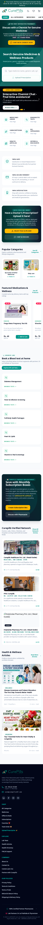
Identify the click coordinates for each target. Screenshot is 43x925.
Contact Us (5, 865)
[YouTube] (18, 798)
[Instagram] (13, 798)
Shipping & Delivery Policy (11, 897)
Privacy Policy (6, 883)
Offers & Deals (7, 816)
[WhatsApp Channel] (4, 798)
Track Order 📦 (7, 827)
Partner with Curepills (9, 872)
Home (5, 17)
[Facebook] (8, 798)
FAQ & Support (7, 851)
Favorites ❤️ (6, 823)
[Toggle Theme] (28, 11)
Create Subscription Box (17, 507)
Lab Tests (5, 840)
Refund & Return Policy (10, 894)
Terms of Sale (6, 890)
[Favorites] (34, 11)
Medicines (31, 17)
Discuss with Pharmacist (17, 514)
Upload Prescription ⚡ (10, 830)
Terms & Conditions (8, 886)
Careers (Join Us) (7, 869)
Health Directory (7, 848)
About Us (5, 862)
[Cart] (39, 11)
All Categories (17, 17)
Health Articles (7, 844)
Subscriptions (6, 819)
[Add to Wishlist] (26, 304)
